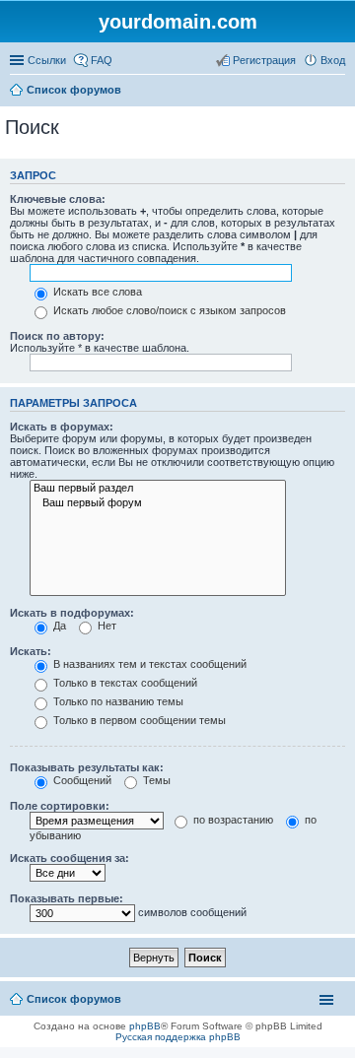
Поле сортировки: (59, 806)
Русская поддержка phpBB (178, 1036)
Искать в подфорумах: (72, 613)
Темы (155, 780)
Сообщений (80, 780)
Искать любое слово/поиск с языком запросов (168, 310)
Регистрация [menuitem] (264, 60)
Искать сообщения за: (69, 858)
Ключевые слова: (58, 199)
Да (58, 625)
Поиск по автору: (57, 336)
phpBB (145, 1026)
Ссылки (47, 60)
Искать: (30, 651)
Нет (105, 625)
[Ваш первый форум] (158, 503)
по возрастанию (231, 820)
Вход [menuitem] (332, 60)
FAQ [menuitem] (101, 60)
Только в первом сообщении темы (138, 720)
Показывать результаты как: (87, 767)
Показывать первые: (66, 898)
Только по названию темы (116, 701)
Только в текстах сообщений (123, 683)
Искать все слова (96, 292)
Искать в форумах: (61, 426)
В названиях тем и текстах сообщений (148, 664)
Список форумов (74, 90)
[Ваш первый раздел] (158, 489)
